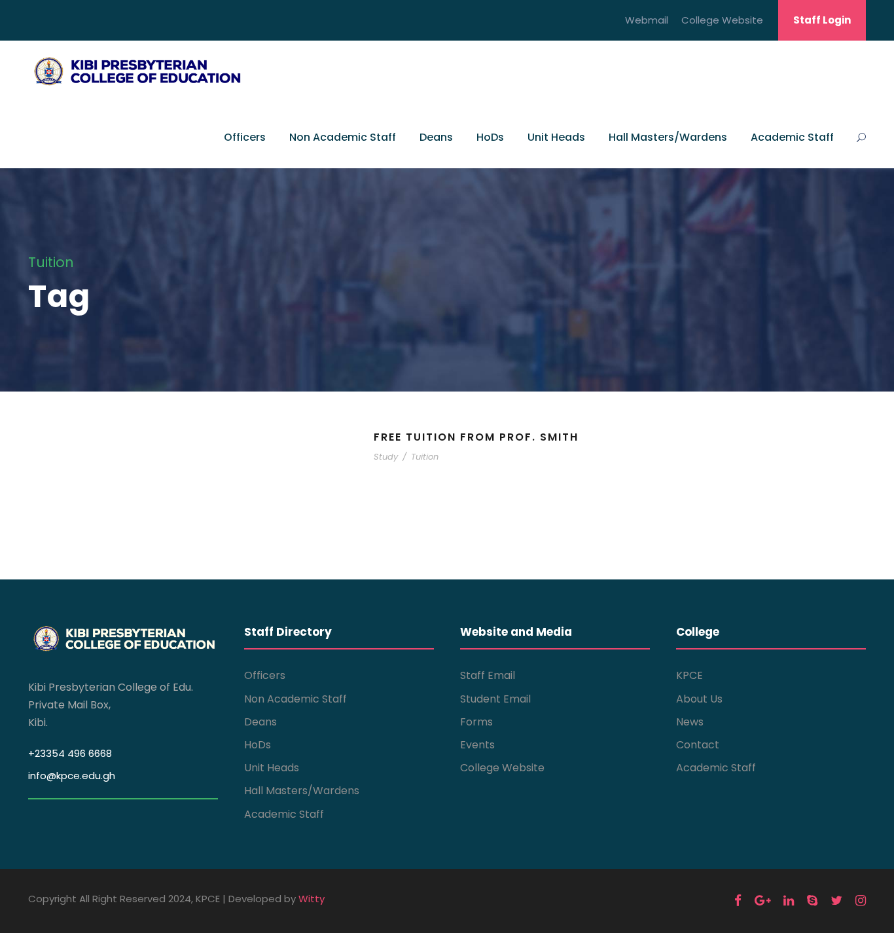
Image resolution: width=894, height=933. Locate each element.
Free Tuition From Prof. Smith (476, 437)
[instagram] (860, 900)
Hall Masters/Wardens (668, 137)
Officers (245, 137)
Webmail (646, 20)
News (690, 721)
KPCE (689, 675)
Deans (436, 137)
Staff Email (487, 675)
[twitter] (836, 900)
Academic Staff (792, 137)
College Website (722, 20)
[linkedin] (788, 900)
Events (477, 744)
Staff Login (822, 20)
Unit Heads (556, 137)
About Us (699, 698)
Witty (311, 899)
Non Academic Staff (342, 137)
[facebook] (738, 900)
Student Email (495, 698)
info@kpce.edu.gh (71, 775)
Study (386, 456)
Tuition (424, 456)
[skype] (812, 900)
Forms (476, 721)
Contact (697, 744)
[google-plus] (762, 900)
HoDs (490, 137)
